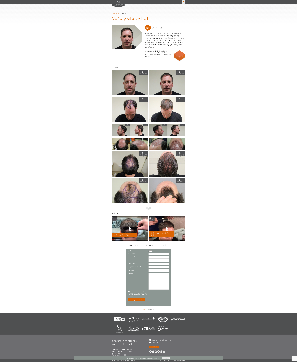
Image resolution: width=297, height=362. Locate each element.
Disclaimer (174, 360)
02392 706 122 (156, 343)
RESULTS (158, 2)
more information (156, 358)
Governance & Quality (164, 360)
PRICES (164, 2)
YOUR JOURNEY (150, 2)
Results (117, 13)
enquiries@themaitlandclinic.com (162, 340)
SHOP (170, 2)
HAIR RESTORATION (132, 2)
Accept (165, 358)
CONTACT (176, 2)
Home (113, 13)
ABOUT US (142, 2)
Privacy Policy (181, 360)
